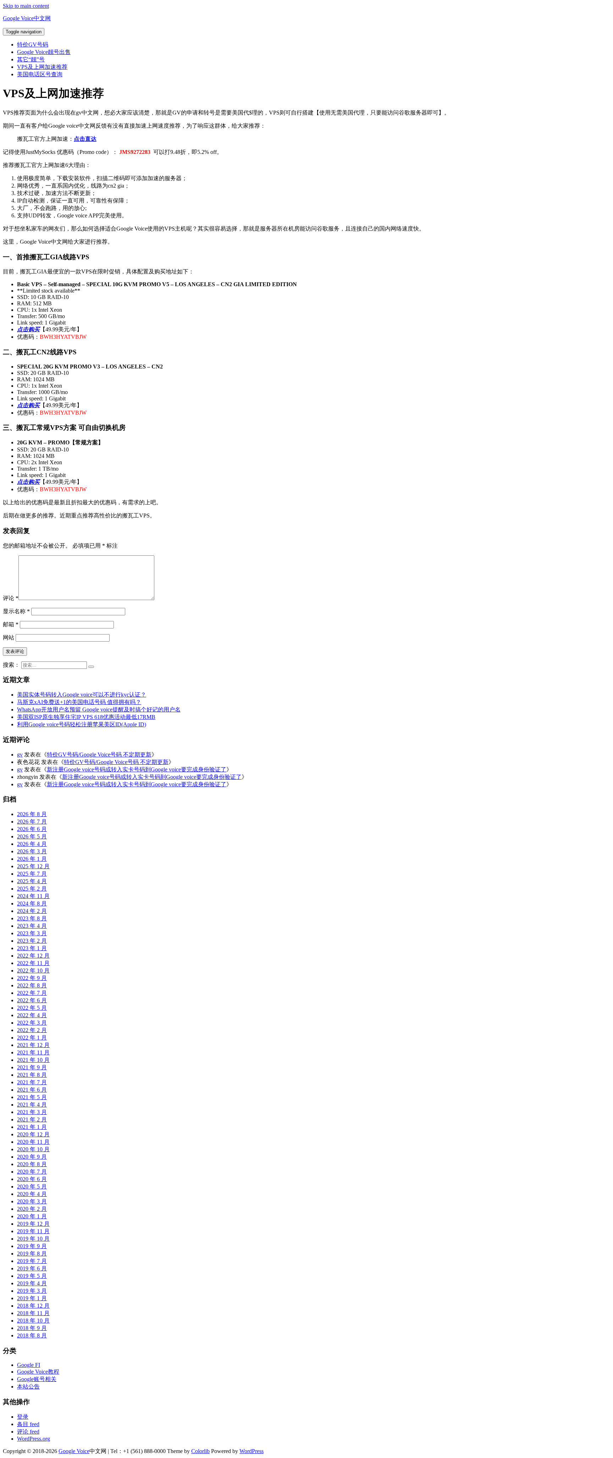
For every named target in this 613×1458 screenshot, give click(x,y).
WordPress (251, 1451)
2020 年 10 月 (33, 1149)
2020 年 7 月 (32, 1172)
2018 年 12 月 (33, 1306)
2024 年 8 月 (32, 903)
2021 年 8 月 (32, 1075)
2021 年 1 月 (32, 1127)
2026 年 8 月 (32, 814)
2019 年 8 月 (32, 1254)
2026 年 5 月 (32, 836)
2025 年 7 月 (32, 874)
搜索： (11, 665)
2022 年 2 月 (32, 1030)
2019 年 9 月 (32, 1246)
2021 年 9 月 (32, 1067)
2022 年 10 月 (33, 971)
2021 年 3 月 (32, 1112)
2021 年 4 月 (32, 1105)
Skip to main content (26, 6)
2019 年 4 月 (32, 1283)
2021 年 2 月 (32, 1119)
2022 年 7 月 (32, 993)
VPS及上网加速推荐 (42, 67)
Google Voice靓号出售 (44, 52)
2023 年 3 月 (32, 933)
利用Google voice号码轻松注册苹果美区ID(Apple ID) (81, 724)
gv (20, 755)
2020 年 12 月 (33, 1134)
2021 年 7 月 (32, 1082)
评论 (10, 598)
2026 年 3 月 (32, 851)
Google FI (28, 1365)
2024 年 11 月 (33, 896)
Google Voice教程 (38, 1372)
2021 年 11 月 (33, 1052)
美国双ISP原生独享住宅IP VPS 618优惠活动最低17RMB (86, 717)
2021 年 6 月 (32, 1090)
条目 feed (28, 1424)
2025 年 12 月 (33, 866)
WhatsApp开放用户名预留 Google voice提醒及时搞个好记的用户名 (99, 709)
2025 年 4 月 (32, 881)
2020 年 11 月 (33, 1142)
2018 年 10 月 (33, 1321)
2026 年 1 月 (32, 859)
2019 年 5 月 (32, 1276)
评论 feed (28, 1432)
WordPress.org (33, 1439)
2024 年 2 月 (32, 911)
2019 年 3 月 (32, 1291)
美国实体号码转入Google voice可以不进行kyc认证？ (81, 695)
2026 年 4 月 (32, 844)
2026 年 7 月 (32, 822)
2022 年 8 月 (32, 985)
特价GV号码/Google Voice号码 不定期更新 (99, 755)
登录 (22, 1417)
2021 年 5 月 (32, 1097)
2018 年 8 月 (32, 1335)
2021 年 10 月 (33, 1060)
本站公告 (28, 1387)
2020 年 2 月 (32, 1209)
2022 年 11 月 (33, 963)
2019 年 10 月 (33, 1239)
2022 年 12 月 (33, 956)
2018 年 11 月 (33, 1313)
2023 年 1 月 (32, 948)
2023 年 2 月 (32, 941)
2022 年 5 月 (32, 1008)
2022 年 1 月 (32, 1038)
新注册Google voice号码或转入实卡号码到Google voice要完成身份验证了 (136, 769)
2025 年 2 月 (32, 889)
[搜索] (91, 667)
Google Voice (74, 1451)
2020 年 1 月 (32, 1216)
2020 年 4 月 (32, 1194)
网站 (8, 637)
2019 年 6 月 (32, 1268)
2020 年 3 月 (32, 1201)
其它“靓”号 (31, 59)
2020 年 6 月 (32, 1179)
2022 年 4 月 (32, 1015)
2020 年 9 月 (32, 1157)
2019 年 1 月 (32, 1298)
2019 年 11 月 (33, 1231)
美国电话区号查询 (39, 74)
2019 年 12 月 (33, 1224)
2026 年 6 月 (32, 829)
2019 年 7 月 (32, 1261)
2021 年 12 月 (33, 1045)
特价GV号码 (32, 44)
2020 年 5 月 (32, 1186)
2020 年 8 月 (32, 1164)
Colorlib (200, 1451)
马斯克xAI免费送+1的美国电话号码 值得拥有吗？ (79, 702)
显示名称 (16, 611)
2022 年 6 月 (32, 1000)
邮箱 (10, 624)
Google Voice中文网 (27, 18)
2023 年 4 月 (32, 926)
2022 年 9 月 (32, 978)
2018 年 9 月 (32, 1328)
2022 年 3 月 (32, 1023)
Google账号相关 (36, 1379)
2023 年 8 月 (32, 918)
